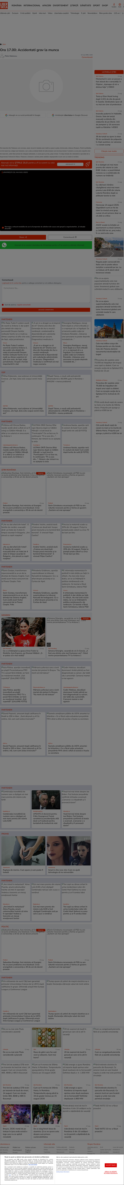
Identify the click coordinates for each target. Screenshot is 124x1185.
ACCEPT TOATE (111, 1165)
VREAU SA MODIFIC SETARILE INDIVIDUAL (111, 1172)
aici (10, 1175)
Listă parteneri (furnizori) (62, 1172)
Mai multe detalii (32, 1164)
